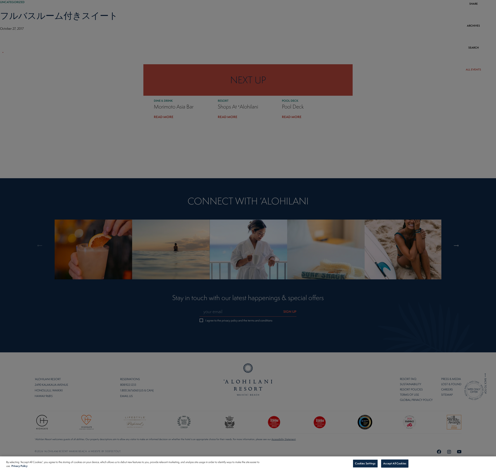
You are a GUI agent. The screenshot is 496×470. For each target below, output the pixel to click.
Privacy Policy (19, 466)
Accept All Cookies (394, 463)
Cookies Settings (365, 463)
